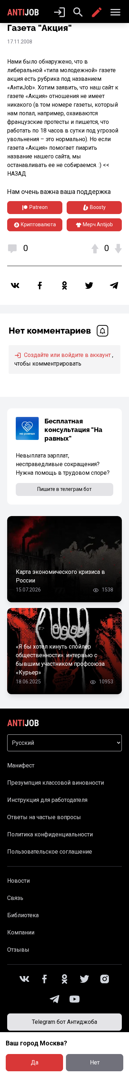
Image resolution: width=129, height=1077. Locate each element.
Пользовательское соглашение (49, 851)
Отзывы (18, 949)
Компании (20, 932)
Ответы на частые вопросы (44, 817)
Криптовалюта (38, 224)
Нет (95, 1062)
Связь (15, 898)
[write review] (96, 12)
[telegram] (114, 285)
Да (34, 1062)
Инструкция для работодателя (47, 800)
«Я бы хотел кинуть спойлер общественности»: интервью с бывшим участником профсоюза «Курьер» (60, 659)
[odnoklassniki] (64, 285)
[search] (78, 12)
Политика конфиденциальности (50, 834)
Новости (18, 880)
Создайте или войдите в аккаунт (67, 355)
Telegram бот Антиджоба (64, 1021)
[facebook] (40, 285)
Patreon (38, 207)
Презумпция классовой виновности (55, 782)
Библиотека (23, 915)
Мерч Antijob (98, 224)
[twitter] (89, 285)
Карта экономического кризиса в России (60, 576)
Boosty (98, 207)
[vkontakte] (15, 285)
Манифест (20, 765)
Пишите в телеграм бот (64, 489)
